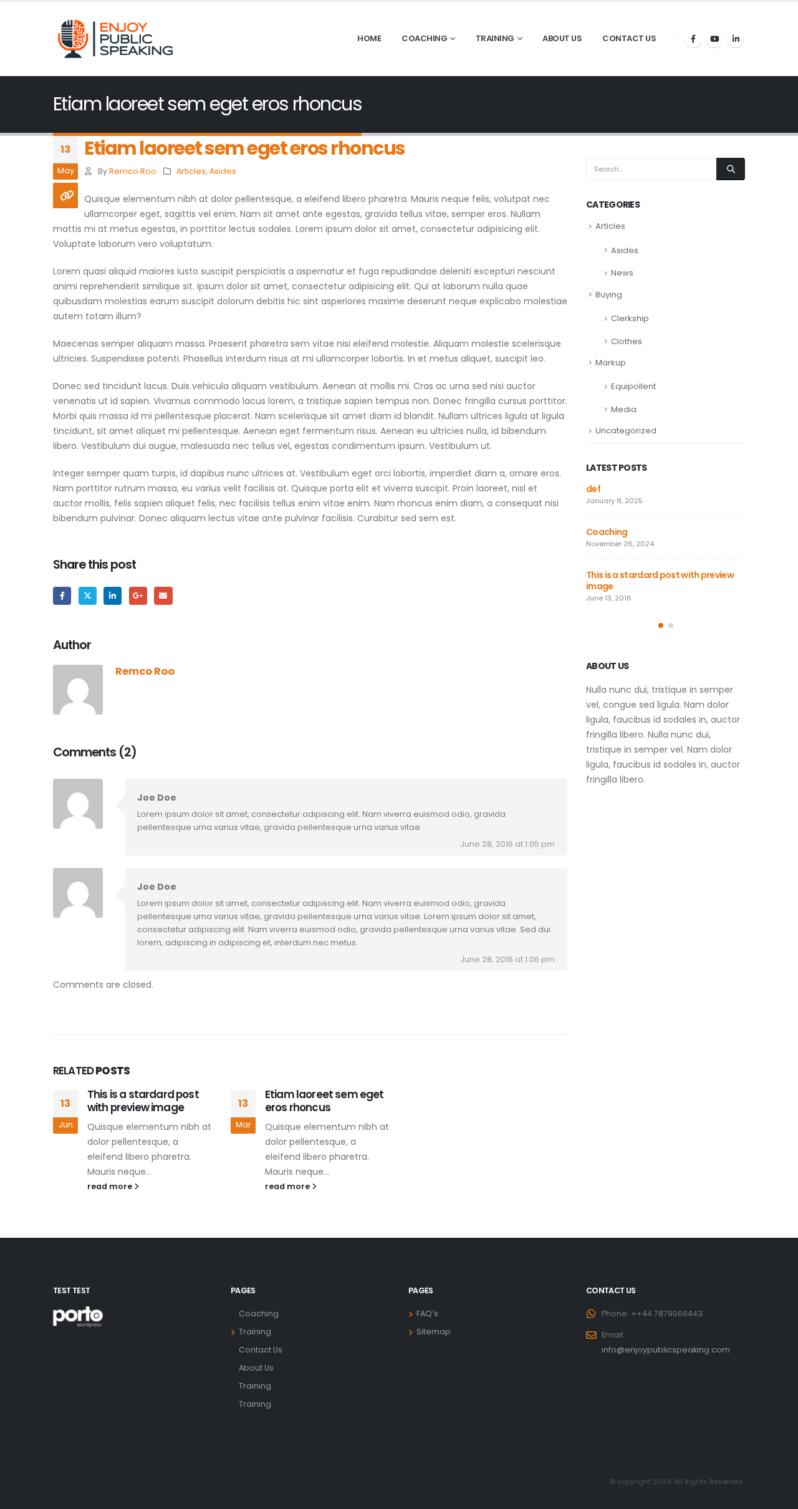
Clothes (626, 341)
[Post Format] (65, 195)
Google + (138, 596)
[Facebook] (693, 38)
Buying (608, 295)
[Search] (730, 169)
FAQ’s (427, 1313)
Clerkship (630, 318)
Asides (222, 171)
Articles (191, 171)
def (593, 489)
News (622, 273)
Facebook (62, 596)
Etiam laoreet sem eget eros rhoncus (324, 1101)
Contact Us (629, 38)
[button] (661, 625)
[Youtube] (714, 38)
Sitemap (433, 1331)
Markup (610, 363)
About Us (562, 38)
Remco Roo (132, 171)
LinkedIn (112, 596)
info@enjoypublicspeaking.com (666, 1349)
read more (110, 1186)
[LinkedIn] (735, 38)
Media (624, 409)
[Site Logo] (115, 39)
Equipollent (633, 386)
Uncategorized (625, 430)
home (369, 38)
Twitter (88, 596)
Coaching (424, 38)
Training (495, 38)
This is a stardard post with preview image (143, 1101)
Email (163, 596)
